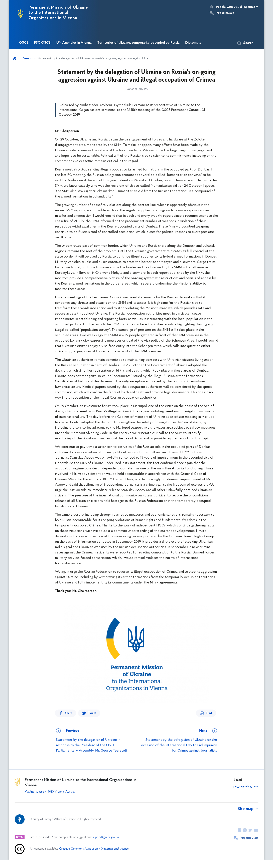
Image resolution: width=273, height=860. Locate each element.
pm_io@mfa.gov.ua (245, 786)
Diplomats (193, 43)
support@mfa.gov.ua (106, 837)
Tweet (92, 713)
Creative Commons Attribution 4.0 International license (94, 848)
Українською (225, 13)
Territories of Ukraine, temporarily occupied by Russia (138, 43)
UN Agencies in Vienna (74, 43)
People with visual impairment (237, 7)
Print (209, 713)
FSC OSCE (42, 43)
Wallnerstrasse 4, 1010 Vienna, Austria (50, 791)
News (27, 58)
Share (68, 713)
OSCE (23, 43)
